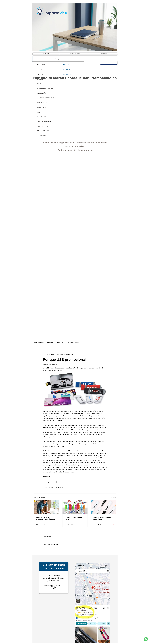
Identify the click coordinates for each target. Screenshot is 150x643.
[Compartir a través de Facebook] (44, 482)
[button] (113, 342)
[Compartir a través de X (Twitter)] (48, 482)
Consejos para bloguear (73, 342)
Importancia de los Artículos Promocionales (45, 518)
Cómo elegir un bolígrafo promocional (102, 518)
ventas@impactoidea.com (53, 578)
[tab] (58, 59)
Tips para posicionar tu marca (73, 518)
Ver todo (113, 497)
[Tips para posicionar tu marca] (75, 507)
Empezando (50, 342)
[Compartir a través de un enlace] (56, 482)
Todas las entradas (39, 342)
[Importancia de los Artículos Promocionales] (46, 507)
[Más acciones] (106, 354)
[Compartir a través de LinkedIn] (52, 482)
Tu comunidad (60, 342)
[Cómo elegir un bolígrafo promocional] (103, 507)
